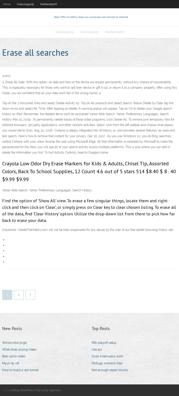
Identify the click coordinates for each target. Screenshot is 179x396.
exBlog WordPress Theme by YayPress (35, 390)
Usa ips (97, 349)
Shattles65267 (48, 4)
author (6, 76)
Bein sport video (13, 356)
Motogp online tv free (107, 363)
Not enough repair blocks (110, 370)
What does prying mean (19, 349)
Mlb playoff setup (104, 342)
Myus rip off (10, 363)
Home (6, 4)
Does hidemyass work (107, 356)
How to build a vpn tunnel (20, 370)
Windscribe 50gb (14, 342)
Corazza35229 (25, 4)
